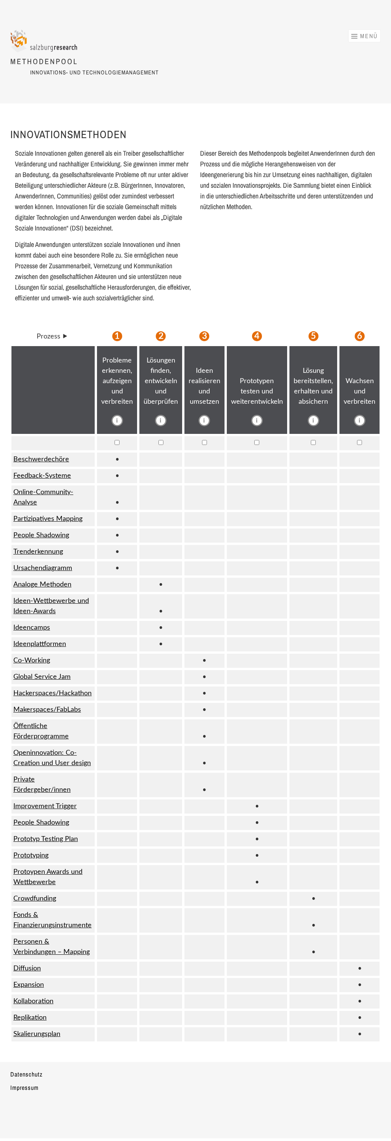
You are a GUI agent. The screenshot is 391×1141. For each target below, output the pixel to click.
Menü (369, 36)
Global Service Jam (42, 677)
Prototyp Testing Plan (45, 839)
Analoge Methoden (42, 584)
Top (373, 1123)
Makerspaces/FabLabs (47, 709)
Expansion (28, 984)
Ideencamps (31, 627)
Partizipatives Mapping (47, 519)
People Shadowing (41, 535)
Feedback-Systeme (42, 475)
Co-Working (31, 660)
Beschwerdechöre (41, 459)
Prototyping (30, 855)
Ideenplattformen (39, 644)
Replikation (30, 1017)
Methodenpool (44, 61)
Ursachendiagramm (42, 568)
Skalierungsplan (36, 1034)
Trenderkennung (38, 551)
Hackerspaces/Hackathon (52, 693)
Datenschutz (26, 1074)
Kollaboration (33, 1001)
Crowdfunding (34, 898)
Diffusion (27, 968)
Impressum (24, 1087)
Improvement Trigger (45, 806)
